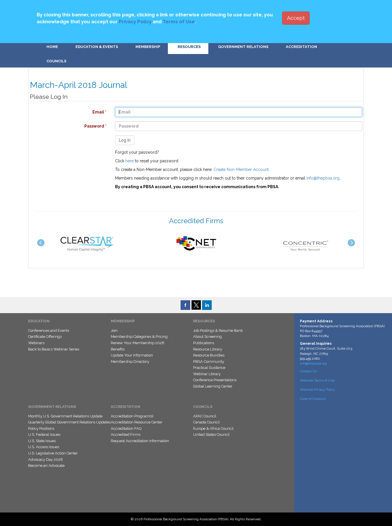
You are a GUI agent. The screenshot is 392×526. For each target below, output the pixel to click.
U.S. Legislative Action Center (53, 453)
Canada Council (206, 422)
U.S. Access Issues (43, 447)
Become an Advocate (46, 465)
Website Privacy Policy (317, 390)
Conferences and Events (48, 330)
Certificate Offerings (45, 336)
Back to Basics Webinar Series (53, 349)
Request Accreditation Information (140, 441)
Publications (203, 343)
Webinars (36, 343)
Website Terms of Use (317, 380)
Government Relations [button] (243, 47)
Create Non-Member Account (241, 169)
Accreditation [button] (301, 47)
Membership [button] (147, 47)
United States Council (211, 434)
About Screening (207, 336)
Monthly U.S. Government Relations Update (65, 416)
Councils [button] (56, 61)
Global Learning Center (212, 386)
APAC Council (204, 416)
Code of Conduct (313, 399)
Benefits (118, 349)
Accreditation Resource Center (136, 422)
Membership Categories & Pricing (139, 336)
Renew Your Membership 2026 (137, 343)
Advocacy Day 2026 (45, 459)
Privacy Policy (135, 21)
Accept (296, 18)
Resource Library (207, 349)
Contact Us (308, 371)
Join (114, 330)
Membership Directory (130, 361)
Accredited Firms (125, 434)
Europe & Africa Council (213, 428)
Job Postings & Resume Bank (218, 330)
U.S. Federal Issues (44, 434)
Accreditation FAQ (126, 428)
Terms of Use (179, 21)
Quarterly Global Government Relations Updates (69, 422)
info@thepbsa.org (322, 178)
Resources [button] (189, 47)
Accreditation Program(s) (132, 416)
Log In (125, 140)
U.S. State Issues (42, 441)
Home (52, 47)
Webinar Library (207, 374)
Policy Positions (41, 428)
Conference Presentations (214, 380)
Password (65, 126)
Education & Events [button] (96, 47)
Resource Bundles (208, 355)
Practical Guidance (209, 367)
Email (65, 112)
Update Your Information (132, 355)
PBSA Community (208, 361)
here (129, 161)
